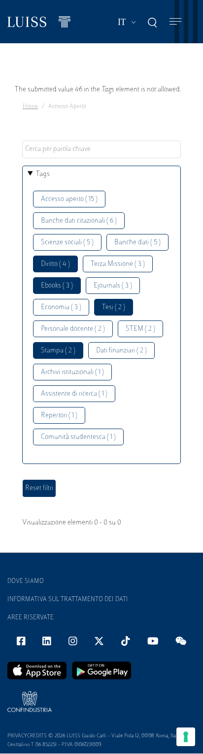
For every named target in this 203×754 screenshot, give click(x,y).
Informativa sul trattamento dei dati (67, 600)
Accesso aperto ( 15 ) (69, 199)
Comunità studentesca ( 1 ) (78, 437)
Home (30, 107)
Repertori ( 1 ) (59, 415)
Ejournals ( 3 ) (113, 286)
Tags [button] (43, 174)
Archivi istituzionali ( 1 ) (72, 372)
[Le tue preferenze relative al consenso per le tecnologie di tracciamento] (185, 736)
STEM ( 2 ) (140, 329)
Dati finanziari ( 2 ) (121, 350)
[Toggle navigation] (175, 22)
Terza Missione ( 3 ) (118, 264)
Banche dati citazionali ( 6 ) (79, 221)
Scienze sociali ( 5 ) (67, 242)
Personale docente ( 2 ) (73, 329)
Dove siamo (25, 581)
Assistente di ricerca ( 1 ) (74, 394)
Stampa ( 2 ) (58, 350)
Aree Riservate (30, 618)
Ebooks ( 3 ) (57, 286)
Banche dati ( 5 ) (137, 242)
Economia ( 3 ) (61, 307)
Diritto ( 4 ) (55, 264)
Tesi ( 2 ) (113, 307)
